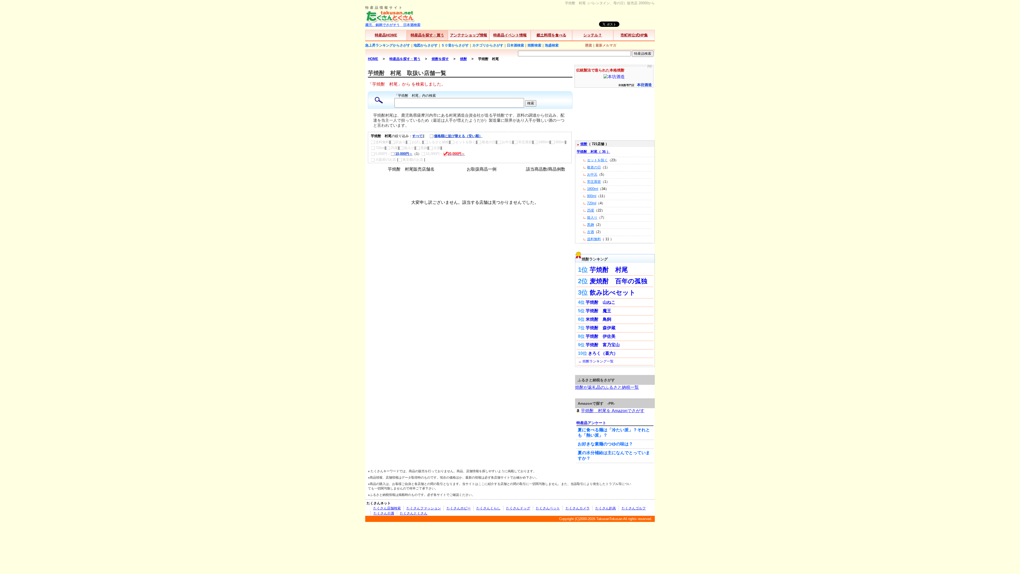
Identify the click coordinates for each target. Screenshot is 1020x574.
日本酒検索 (515, 45)
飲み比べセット (613, 292)
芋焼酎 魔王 (598, 311)
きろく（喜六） (603, 353)
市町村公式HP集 (634, 35)
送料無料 (594, 239)
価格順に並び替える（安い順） (458, 136)
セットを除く (597, 160)
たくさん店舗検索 (387, 508)
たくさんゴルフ (634, 508)
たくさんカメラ (578, 508)
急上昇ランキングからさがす (387, 45)
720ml (591, 203)
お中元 (592, 174)
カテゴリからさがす (487, 45)
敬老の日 (594, 167)
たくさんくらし (488, 508)
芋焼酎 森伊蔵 (600, 328)
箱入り (592, 218)
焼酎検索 (534, 45)
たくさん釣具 (605, 508)
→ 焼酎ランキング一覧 (596, 361)
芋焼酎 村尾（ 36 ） (593, 152)
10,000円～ (404, 154)
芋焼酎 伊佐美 (600, 336)
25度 (590, 210)
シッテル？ (592, 35)
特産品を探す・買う (427, 35)
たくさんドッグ (518, 508)
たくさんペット (548, 508)
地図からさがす (426, 45)
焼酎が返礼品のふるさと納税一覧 (607, 387)
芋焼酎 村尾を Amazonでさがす (612, 410)
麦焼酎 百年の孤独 (618, 281)
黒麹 (590, 225)
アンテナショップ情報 (468, 35)
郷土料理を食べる (551, 35)
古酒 (590, 232)
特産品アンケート (591, 423)
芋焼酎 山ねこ (600, 302)
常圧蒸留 (594, 182)
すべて (417, 136)
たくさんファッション (423, 508)
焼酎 (583, 144)
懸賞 (588, 45)
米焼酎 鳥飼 (598, 319)
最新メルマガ (606, 45)
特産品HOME (386, 35)
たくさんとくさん (413, 513)
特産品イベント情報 (510, 35)
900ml (591, 196)
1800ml (592, 189)
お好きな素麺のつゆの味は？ (605, 444)
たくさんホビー (459, 508)
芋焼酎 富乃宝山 (603, 345)
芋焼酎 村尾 (609, 269)
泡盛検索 (552, 45)
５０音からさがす (455, 45)
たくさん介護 (383, 513)
